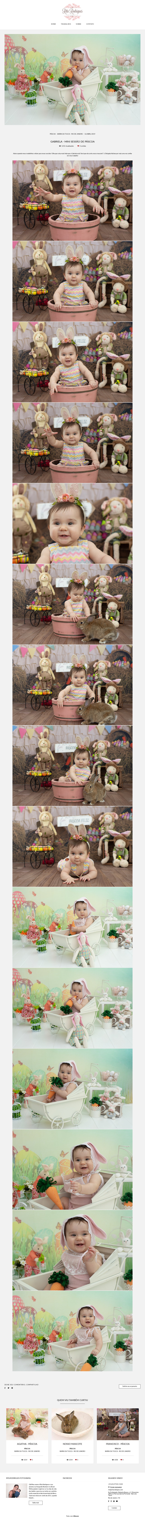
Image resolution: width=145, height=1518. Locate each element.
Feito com (72, 1516)
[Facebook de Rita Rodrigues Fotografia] (108, 1501)
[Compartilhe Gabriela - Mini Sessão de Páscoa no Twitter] (8, 1388)
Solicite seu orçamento (129, 1386)
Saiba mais (35, 1503)
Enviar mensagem (116, 1487)
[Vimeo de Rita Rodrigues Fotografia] (114, 1501)
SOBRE (78, 24)
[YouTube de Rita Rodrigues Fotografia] (117, 1501)
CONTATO (90, 24)
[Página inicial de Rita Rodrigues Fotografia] (72, 10)
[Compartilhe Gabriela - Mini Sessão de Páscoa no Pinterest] (12, 1388)
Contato (114, 1508)
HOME (53, 24)
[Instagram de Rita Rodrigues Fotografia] (111, 1501)
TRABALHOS (66, 24)
